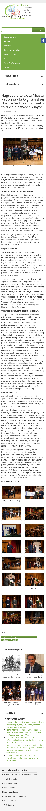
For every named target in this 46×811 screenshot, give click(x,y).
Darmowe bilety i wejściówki (16, 796)
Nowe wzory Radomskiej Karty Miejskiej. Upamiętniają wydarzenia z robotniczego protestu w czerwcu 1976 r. (23, 732)
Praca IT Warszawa (12, 63)
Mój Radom (26, 4)
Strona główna (10, 37)
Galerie (7, 41)
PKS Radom (9, 805)
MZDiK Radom (10, 800)
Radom (6, 640)
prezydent (33, 637)
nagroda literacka (19, 637)
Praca (6, 58)
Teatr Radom (9, 787)
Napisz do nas (10, 54)
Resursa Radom (10, 783)
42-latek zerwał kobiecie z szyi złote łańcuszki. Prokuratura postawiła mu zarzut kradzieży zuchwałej (24, 740)
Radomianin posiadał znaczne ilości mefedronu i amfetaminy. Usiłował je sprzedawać (22, 758)
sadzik (15, 640)
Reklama (7, 45)
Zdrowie (7, 67)
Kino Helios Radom (12, 774)
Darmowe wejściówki (12, 50)
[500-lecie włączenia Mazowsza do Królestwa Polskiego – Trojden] (11, 663)
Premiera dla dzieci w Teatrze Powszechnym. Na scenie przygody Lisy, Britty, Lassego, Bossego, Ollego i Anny (25, 724)
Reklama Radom (30, 774)
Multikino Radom (11, 779)
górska (6, 637)
